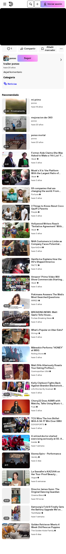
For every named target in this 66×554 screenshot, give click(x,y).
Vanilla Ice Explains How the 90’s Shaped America (46, 260)
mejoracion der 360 (41, 117)
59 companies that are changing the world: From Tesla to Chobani (45, 190)
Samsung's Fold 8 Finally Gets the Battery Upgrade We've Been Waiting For (47, 508)
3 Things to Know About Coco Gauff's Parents (47, 207)
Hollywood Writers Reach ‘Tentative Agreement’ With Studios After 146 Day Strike (46, 225)
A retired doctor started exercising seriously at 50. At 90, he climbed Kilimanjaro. (47, 437)
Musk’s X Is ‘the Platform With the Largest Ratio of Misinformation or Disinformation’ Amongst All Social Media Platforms (46, 172)
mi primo (36, 99)
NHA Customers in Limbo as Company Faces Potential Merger (46, 243)
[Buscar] (30, 4)
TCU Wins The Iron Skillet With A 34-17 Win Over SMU (46, 420)
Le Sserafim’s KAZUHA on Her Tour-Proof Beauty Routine (45, 473)
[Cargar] (37, 4)
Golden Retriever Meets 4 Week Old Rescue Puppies (45, 526)
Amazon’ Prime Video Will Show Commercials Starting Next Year (46, 278)
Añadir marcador (50, 49)
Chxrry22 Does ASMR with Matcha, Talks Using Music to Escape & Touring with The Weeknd (47, 402)
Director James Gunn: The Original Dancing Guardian (45, 490)
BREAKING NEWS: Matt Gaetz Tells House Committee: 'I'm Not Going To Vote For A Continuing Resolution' (47, 313)
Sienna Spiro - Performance (46, 453)
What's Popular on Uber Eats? (47, 330)
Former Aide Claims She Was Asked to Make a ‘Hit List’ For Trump (47, 154)
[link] (9, 58)
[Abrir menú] (4, 4)
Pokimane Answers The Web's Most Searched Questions (47, 296)
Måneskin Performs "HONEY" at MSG (47, 349)
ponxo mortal (38, 135)
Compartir (29, 48)
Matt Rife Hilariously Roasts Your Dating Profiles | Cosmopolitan (46, 366)
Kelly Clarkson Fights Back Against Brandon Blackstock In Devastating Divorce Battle (47, 384)
